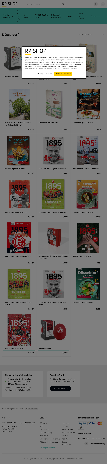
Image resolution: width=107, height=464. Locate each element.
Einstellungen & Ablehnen (44, 73)
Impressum (74, 68)
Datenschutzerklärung (64, 68)
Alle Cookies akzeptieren (63, 73)
